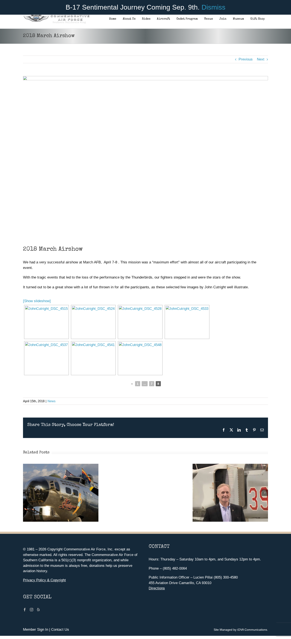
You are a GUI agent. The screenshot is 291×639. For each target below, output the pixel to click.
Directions (157, 588)
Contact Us (60, 630)
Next (260, 59)
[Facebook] (24, 609)
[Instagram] (31, 609)
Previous (246, 59)
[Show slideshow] (37, 301)
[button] (26, 493)
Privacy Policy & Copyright (44, 580)
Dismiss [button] (213, 7)
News (52, 401)
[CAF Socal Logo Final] (56, 16)
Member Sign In (35, 630)
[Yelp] (38, 609)
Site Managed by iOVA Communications (240, 629)
